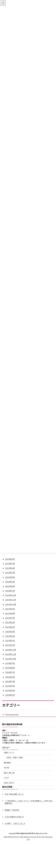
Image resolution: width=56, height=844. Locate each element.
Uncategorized (11, 714)
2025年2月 (10, 640)
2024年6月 (10, 677)
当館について (9, 752)
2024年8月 (10, 668)
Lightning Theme (29, 837)
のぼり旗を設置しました (14, 794)
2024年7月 (10, 672)
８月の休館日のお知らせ (14, 817)
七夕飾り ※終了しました (15, 823)
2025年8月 (10, 613)
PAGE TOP (51, 815)
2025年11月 (10, 600)
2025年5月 (10, 627)
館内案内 (7, 763)
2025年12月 (10, 595)
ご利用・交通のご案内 (14, 757)
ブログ (6, 778)
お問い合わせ (9, 783)
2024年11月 (10, 654)
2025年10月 (10, 604)
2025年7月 (10, 618)
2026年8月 (10, 559)
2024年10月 (10, 659)
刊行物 (6, 768)
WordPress (16, 837)
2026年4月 (10, 577)
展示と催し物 (9, 773)
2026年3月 (10, 582)
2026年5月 (10, 572)
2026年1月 (10, 591)
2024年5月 (10, 681)
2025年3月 (10, 636)
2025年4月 (10, 631)
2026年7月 (10, 563)
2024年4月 (10, 686)
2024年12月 (10, 650)
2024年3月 (10, 690)
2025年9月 (10, 609)
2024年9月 (10, 663)
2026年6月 (10, 568)
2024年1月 (10, 695)
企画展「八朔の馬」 (12, 810)
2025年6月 (10, 622)
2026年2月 (10, 586)
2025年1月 (10, 645)
